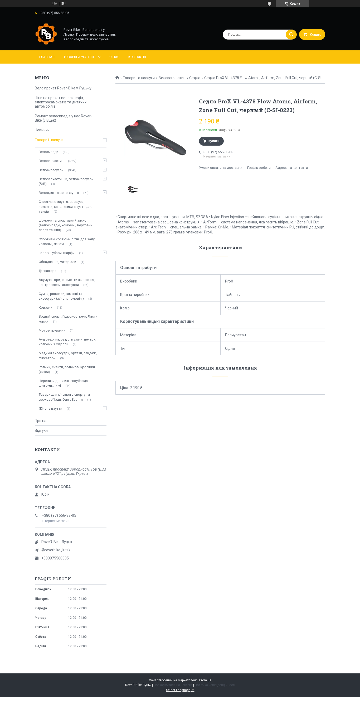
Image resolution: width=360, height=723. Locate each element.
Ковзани (45, 307)
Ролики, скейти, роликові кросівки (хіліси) (67, 369)
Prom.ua (205, 680)
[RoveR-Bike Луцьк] (46, 44)
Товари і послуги (49, 140)
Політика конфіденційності (215, 685)
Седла (194, 78)
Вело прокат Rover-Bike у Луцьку (63, 88)
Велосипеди (48, 152)
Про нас (41, 421)
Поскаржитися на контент (173, 685)
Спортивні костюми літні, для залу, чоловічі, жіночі (67, 241)
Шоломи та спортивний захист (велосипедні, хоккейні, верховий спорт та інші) (66, 225)
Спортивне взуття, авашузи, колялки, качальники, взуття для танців (65, 206)
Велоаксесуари (51, 170)
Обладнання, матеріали (57, 262)
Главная (47, 57)
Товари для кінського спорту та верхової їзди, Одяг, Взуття (64, 396)
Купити (213, 141)
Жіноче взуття (50, 408)
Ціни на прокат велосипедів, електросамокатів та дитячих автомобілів (60, 102)
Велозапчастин (172, 78)
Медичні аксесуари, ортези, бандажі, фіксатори (68, 355)
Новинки (42, 130)
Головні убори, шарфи (57, 253)
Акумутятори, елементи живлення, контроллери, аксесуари (67, 282)
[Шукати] (291, 35)
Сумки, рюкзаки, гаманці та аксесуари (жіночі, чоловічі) (61, 296)
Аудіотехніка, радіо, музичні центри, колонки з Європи (67, 341)
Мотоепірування (52, 330)
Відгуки (41, 430)
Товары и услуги (79, 57)
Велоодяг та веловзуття (59, 193)
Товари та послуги (139, 78)
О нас (114, 57)
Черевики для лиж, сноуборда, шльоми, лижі (64, 383)
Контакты (137, 57)
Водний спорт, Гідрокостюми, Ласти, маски (68, 318)
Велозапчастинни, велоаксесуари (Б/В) (66, 181)
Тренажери (47, 271)
